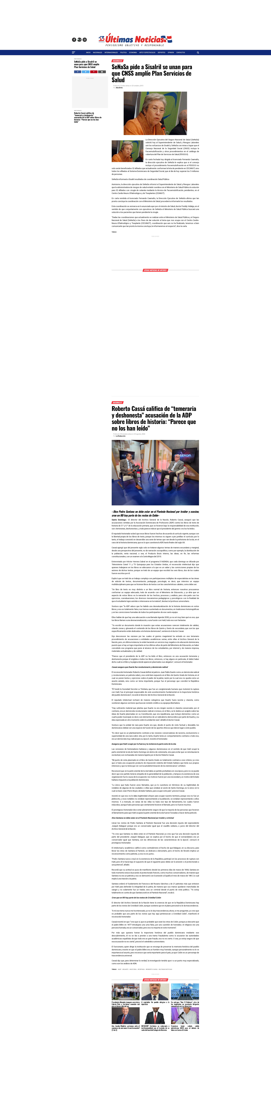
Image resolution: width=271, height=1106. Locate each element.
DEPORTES (161, 52)
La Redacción (120, 436)
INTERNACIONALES (111, 52)
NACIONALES (97, 52)
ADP (120, 969)
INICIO (88, 52)
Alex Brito (119, 88)
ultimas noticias (165, 969)
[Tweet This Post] (85, 71)
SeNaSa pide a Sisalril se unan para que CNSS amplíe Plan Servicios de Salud (86, 64)
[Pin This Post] (93, 71)
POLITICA (123, 52)
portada (141, 969)
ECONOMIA (133, 52)
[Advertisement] (135, 15)
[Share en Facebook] (77, 71)
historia (133, 969)
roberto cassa (152, 969)
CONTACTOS (180, 52)
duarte (125, 969)
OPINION (171, 52)
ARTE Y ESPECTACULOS (147, 52)
